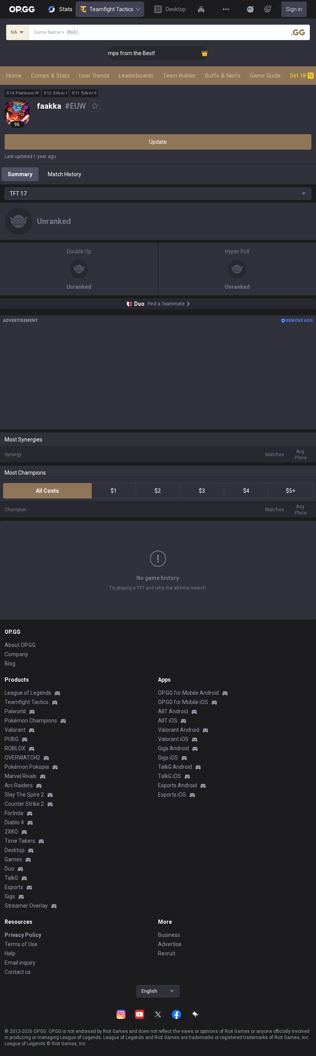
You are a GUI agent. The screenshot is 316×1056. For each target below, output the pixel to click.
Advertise (170, 944)
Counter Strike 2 (24, 804)
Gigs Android (173, 748)
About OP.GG (20, 645)
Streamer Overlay (26, 906)
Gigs (10, 896)
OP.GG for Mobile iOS (183, 702)
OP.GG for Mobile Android (188, 693)
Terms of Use (21, 944)
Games (13, 859)
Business (169, 935)
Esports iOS (172, 795)
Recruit (166, 953)
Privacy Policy (23, 935)
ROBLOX (15, 748)
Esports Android (177, 785)
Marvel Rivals (21, 776)
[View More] (226, 9)
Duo (9, 869)
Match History (64, 174)
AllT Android (173, 711)
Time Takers (20, 841)
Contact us (18, 972)
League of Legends (28, 693)
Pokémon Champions (31, 720)
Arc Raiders (19, 785)
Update (158, 142)
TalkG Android (175, 767)
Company (16, 654)
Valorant (15, 730)
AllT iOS (167, 720)
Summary (20, 174)
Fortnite (14, 813)
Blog (10, 663)
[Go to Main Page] (22, 9)
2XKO (11, 832)
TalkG (11, 878)
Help (10, 953)
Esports (14, 887)
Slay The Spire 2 (24, 795)
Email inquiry (20, 963)
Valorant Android (178, 730)
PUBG (11, 739)
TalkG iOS (169, 776)
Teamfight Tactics (111, 9)
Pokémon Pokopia (27, 767)
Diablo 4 (14, 822)
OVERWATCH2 (22, 758)
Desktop (15, 850)
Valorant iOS (173, 739)
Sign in (294, 9)
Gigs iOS (168, 758)
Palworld (15, 711)
